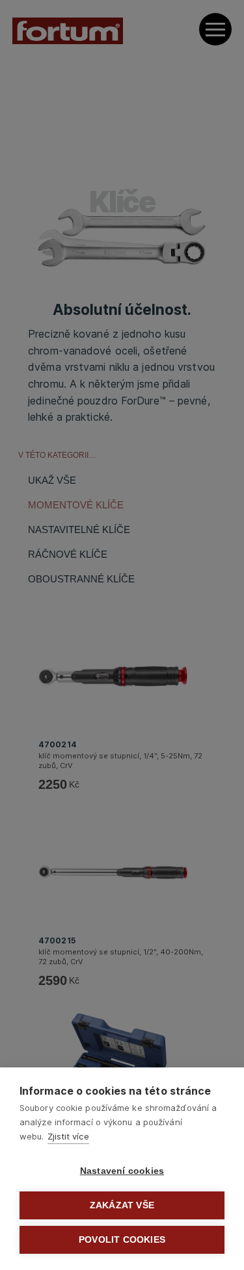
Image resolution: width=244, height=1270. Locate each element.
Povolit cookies (122, 1240)
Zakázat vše (122, 1205)
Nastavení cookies (122, 1171)
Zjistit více (68, 1136)
